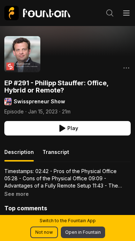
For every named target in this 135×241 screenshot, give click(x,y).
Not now (44, 232)
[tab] (19, 155)
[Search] (109, 13)
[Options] (126, 68)
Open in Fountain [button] (83, 232)
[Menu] (126, 13)
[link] (37, 13)
